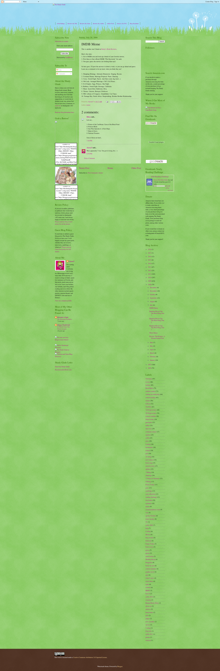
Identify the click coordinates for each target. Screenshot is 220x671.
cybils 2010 (149, 597)
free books (149, 500)
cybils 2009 (149, 525)
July (151, 305)
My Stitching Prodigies (64, 319)
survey (148, 625)
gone (147, 488)
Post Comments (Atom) (95, 173)
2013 (150, 267)
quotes (148, 553)
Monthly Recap (150, 559)
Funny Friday (150, 544)
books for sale (150, 566)
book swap (149, 463)
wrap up (148, 640)
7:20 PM (89, 141)
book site (148, 541)
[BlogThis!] (113, 102)
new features (150, 460)
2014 (150, 263)
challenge (149, 475)
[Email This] (111, 102)
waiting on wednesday (153, 394)
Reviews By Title (72, 23)
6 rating (148, 531)
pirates (148, 637)
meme (88, 105)
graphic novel (150, 572)
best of (148, 593)
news (147, 441)
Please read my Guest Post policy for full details (63, 249)
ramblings (149, 491)
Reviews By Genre (85, 23)
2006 (150, 368)
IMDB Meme (153, 308)
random (148, 435)
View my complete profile (63, 301)
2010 (150, 277)
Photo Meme (153, 333)
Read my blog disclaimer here (64, 112)
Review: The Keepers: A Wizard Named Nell (157, 337)
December (153, 287)
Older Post (136, 168)
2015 (150, 260)
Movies (148, 534)
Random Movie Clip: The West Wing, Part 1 (156, 328)
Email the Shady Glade (62, 366)
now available (150, 622)
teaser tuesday (150, 519)
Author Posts (110, 23)
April (152, 349)
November (153, 291)
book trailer (149, 612)
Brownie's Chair (62, 317)
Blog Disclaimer (134, 23)
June (151, 342)
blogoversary (150, 419)
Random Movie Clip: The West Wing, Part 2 (156, 320)
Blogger (119, 666)
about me (148, 606)
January (152, 360)
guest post (149, 422)
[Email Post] (107, 102)
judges (148, 618)
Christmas (149, 379)
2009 (150, 281)
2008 (150, 284)
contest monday (150, 397)
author (148, 425)
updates (148, 469)
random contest (150, 391)
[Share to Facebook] (118, 102)
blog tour (148, 631)
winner (148, 400)
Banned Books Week (152, 603)
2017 (150, 253)
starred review (150, 466)
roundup (148, 600)
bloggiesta (149, 562)
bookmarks (149, 447)
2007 (150, 364)
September (153, 298)
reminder (148, 503)
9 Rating (148, 481)
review (148, 382)
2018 (150, 249)
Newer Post (84, 168)
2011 (150, 274)
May (151, 346)
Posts (59, 70)
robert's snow (150, 578)
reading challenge (151, 497)
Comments (61, 74)
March (152, 353)
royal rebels (149, 581)
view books (170, 190)
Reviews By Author (98, 23)
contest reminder (151, 569)
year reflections (150, 494)
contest (148, 450)
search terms (149, 556)
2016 (150, 256)
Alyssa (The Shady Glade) (160, 180)
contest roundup (151, 416)
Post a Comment (89, 158)
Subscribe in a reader (61, 41)
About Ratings (61, 23)
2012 (150, 270)
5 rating (148, 628)
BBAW (148, 590)
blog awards (149, 538)
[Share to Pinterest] (120, 102)
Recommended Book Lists (63, 370)
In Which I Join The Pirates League (63, 328)
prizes (147, 550)
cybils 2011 (149, 634)
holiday (148, 385)
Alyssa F (89, 148)
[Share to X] (115, 102)
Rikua (89, 117)
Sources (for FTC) (122, 23)
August (152, 301)
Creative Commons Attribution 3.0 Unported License (90, 657)
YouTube (148, 407)
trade (147, 584)
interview (149, 429)
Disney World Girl (63, 325)
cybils (147, 438)
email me (58, 106)
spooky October (151, 516)
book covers (149, 547)
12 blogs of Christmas (152, 478)
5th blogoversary (151, 413)
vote (147, 513)
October (152, 294)
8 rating (148, 444)
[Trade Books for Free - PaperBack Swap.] (155, 110)
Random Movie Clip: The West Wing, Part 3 (156, 313)
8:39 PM (89, 154)
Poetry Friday (150, 485)
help (147, 528)
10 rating (148, 457)
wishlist (148, 587)
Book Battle (149, 388)
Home (110, 168)
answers (148, 609)
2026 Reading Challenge (160, 176)
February (153, 356)
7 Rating (148, 472)
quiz (147, 575)
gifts (147, 615)
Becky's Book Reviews (109, 49)
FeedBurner (69, 57)
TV (147, 522)
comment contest (151, 432)
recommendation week (153, 509)
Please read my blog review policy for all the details (63, 223)
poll (147, 453)
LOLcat (148, 404)
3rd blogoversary (151, 410)
